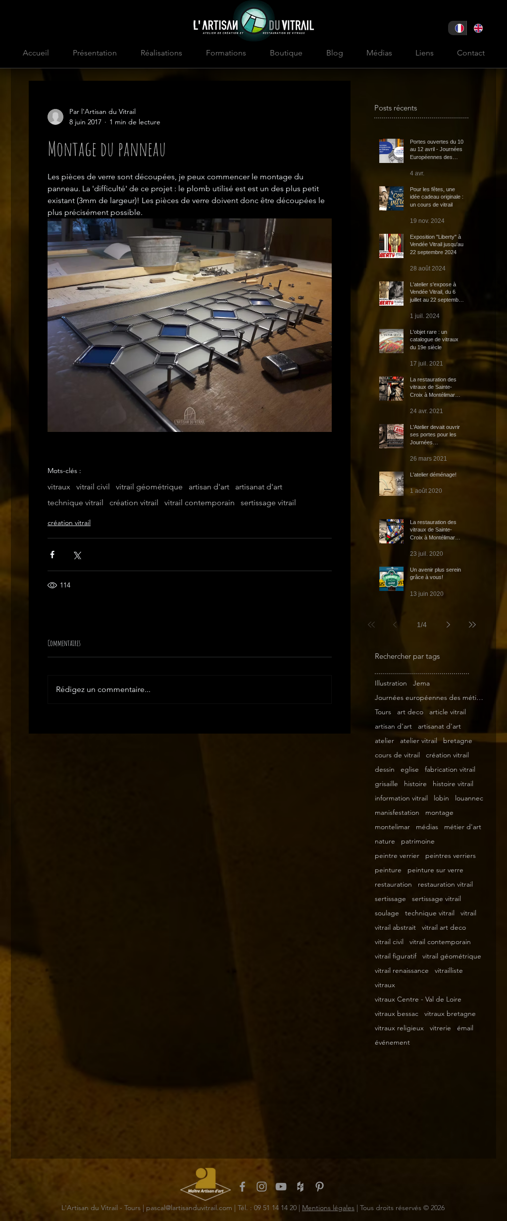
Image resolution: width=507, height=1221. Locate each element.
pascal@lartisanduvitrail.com (189, 1207)
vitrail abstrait (395, 927)
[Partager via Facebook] (52, 554)
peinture (388, 870)
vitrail (468, 913)
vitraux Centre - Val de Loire (418, 999)
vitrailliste (449, 970)
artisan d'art (209, 486)
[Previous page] (395, 625)
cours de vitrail (397, 755)
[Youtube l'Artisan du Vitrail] (281, 1186)
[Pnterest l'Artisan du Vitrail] (319, 1186)
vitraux (59, 486)
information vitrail (401, 798)
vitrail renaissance (402, 970)
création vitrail (133, 502)
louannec (469, 798)
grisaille (386, 784)
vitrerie (440, 1028)
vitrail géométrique (149, 486)
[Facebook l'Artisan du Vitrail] (242, 1186)
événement (392, 1042)
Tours (383, 712)
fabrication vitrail (450, 769)
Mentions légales (328, 1207)
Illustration (391, 683)
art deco (410, 712)
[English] (475, 28)
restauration (393, 884)
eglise (410, 769)
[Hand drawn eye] (205, 1184)
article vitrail (447, 712)
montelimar (392, 827)
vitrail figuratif (395, 956)
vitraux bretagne (450, 1013)
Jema (421, 683)
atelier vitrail (418, 741)
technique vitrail (75, 502)
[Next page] (448, 625)
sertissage (390, 899)
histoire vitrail (453, 784)
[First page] (371, 625)
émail (465, 1028)
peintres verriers (450, 855)
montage (439, 812)
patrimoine (418, 841)
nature (385, 841)
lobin (441, 798)
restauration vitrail (445, 884)
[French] (457, 28)
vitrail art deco (444, 927)
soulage (387, 913)
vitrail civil (93, 486)
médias (427, 827)
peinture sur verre (435, 870)
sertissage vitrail (268, 502)
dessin (385, 769)
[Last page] (472, 625)
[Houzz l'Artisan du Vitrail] (300, 1186)
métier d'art (462, 827)
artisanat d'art (258, 486)
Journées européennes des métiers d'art (429, 697)
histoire (415, 784)
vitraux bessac (396, 1013)
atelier (384, 741)
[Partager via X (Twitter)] (76, 554)
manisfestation (397, 812)
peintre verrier (397, 855)
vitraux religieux (399, 1028)
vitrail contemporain (199, 502)
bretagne (457, 741)
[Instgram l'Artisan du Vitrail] (261, 1186)
